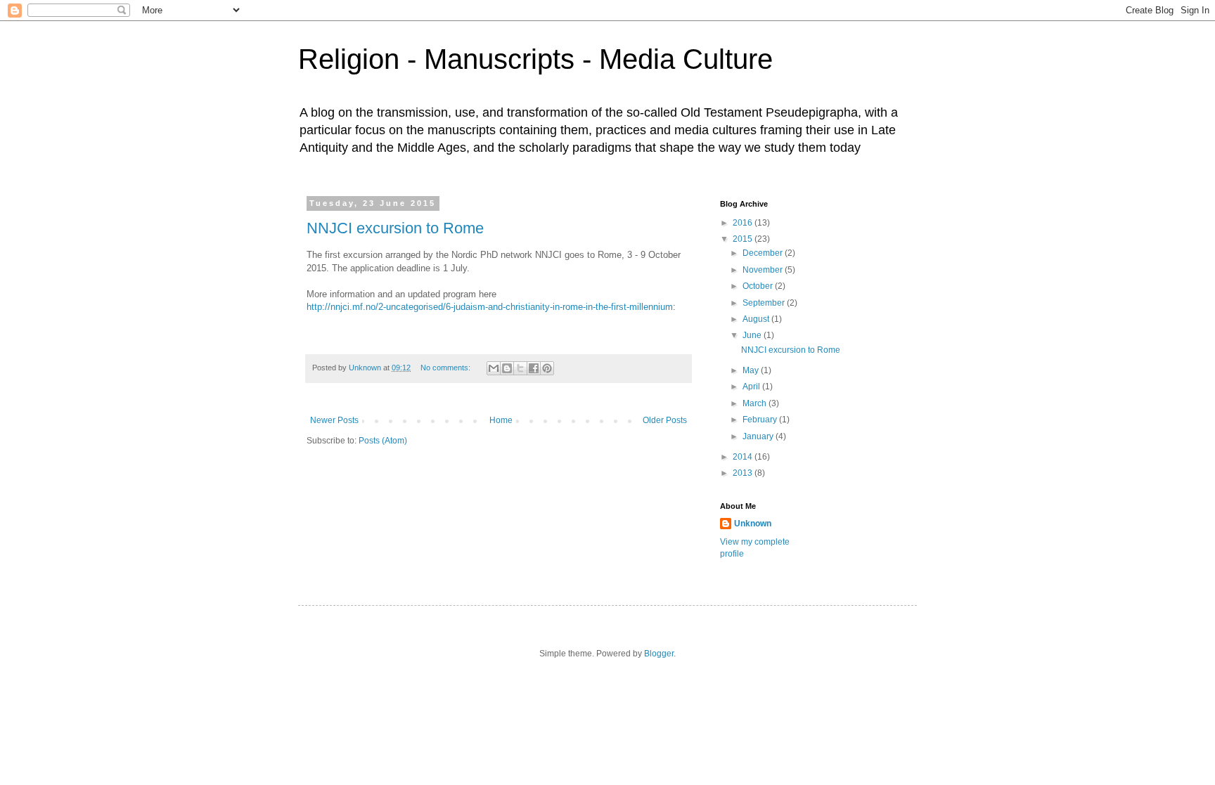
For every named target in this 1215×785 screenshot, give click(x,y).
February (760, 419)
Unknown (752, 523)
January (759, 436)
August (756, 319)
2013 (743, 473)
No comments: (446, 367)
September (764, 303)
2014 (743, 457)
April (752, 386)
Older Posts (665, 420)
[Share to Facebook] (534, 368)
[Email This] (494, 368)
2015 (743, 239)
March (755, 403)
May (751, 370)
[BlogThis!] (507, 368)
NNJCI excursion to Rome (395, 228)
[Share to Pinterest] (547, 368)
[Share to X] (520, 368)
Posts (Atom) (383, 441)
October (758, 286)
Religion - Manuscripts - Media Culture (535, 59)
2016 (743, 223)
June (753, 335)
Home (501, 420)
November (763, 270)
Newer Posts (334, 420)
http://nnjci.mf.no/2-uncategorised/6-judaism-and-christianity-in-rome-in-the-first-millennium (490, 306)
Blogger (659, 654)
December (763, 253)
